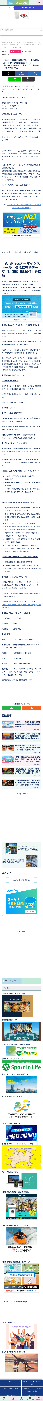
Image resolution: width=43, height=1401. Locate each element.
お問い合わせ (30, 7)
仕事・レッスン (28, 51)
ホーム (11, 1381)
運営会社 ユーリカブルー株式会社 (32, 1383)
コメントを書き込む (21, 880)
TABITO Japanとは (11, 1395)
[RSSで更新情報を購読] (31, 708)
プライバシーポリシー (10, 1388)
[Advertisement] (21, 816)
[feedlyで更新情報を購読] (11, 708)
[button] (41, 30)
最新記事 (6, 54)
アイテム (6, 51)
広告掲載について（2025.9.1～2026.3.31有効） (32, 1390)
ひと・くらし (16, 51)
